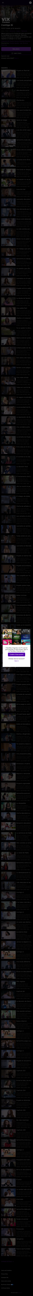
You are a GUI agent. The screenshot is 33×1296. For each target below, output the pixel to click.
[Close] (28, 630)
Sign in (16, 661)
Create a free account (16, 654)
